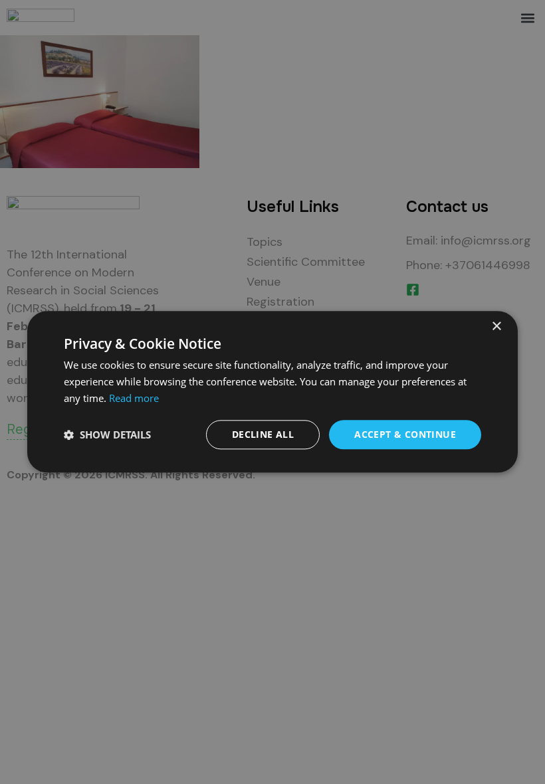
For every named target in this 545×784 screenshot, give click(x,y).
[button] (107, 434)
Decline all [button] (263, 434)
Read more (134, 398)
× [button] (496, 327)
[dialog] (272, 391)
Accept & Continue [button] (405, 434)
